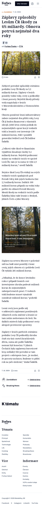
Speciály (26, 435)
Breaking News (28, 451)
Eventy (25, 466)
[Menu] (38, 3)
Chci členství (22, 4)
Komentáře (27, 438)
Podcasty (26, 445)
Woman (25, 441)
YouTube (35, 503)
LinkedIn (26, 503)
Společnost (6, 441)
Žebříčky (5, 454)
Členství (26, 470)
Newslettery (27, 448)
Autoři (4, 466)
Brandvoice (27, 454)
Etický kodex (27, 486)
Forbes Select (7, 476)
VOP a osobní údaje (30, 482)
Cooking (5, 451)
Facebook (5, 503)
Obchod (5, 470)
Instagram (17, 503)
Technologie (6, 445)
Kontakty (26, 479)
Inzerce (25, 473)
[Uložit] (39, 77)
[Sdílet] (35, 77)
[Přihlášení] (32, 3)
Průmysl (5, 438)
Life (3, 448)
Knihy (4, 473)
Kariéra (25, 476)
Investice (5, 435)
